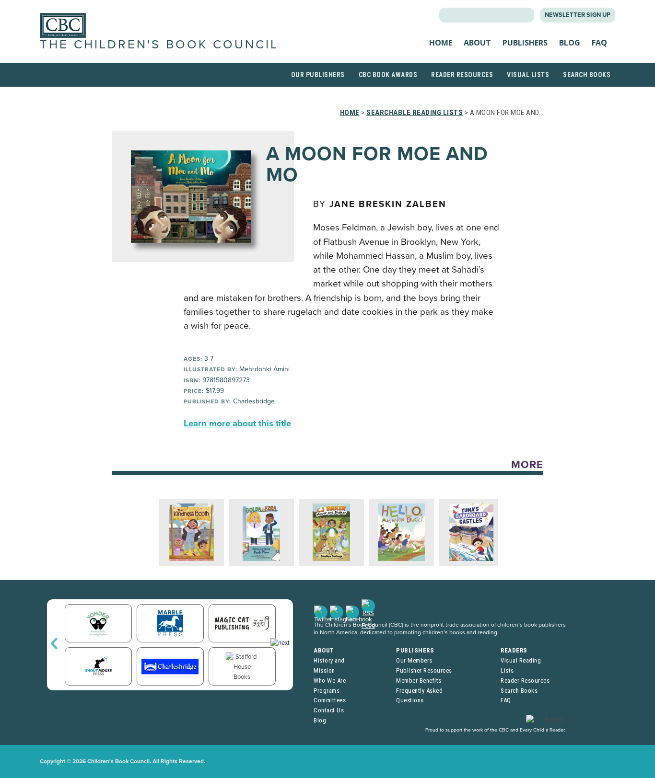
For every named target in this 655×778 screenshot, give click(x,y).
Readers (514, 650)
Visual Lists (528, 75)
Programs (326, 690)
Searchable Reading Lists (414, 112)
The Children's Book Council (159, 44)
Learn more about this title (237, 423)
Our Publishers (318, 75)
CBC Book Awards (388, 75)
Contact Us (329, 710)
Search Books (586, 75)
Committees (330, 700)
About (477, 42)
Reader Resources (462, 75)
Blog (569, 42)
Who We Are (330, 680)
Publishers (525, 42)
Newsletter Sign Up (577, 15)
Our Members (414, 660)
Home (440, 42)
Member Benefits (419, 680)
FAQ (599, 42)
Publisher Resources (424, 670)
